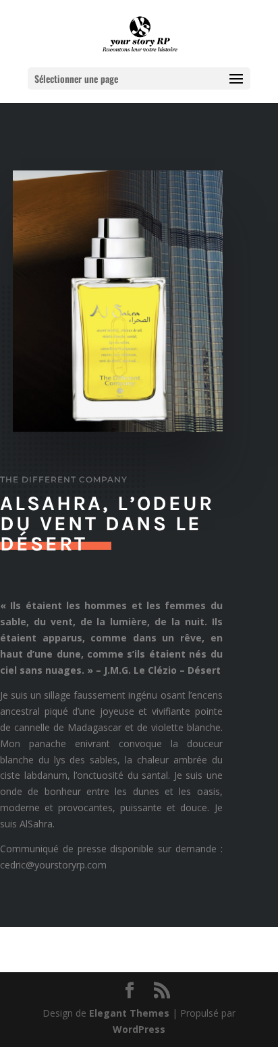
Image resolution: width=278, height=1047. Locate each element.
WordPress (139, 1029)
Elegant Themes (129, 1013)
